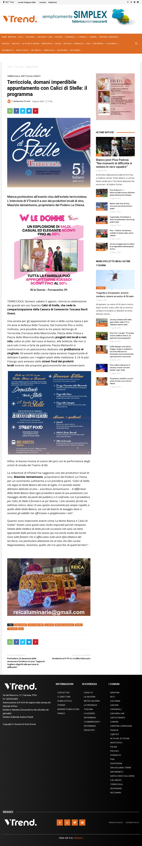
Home (9, 67)
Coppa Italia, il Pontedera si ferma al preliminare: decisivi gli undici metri (122, 219)
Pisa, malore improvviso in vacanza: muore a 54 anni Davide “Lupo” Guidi (120, 367)
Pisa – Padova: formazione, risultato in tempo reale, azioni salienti (121, 233)
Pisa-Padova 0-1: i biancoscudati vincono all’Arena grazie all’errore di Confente (122, 192)
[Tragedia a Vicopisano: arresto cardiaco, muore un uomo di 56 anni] (115, 279)
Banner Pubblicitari (68, 709)
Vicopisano (116, 788)
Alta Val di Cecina (119, 738)
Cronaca (100, 209)
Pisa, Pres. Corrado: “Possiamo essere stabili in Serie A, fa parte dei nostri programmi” (122, 335)
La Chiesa (49, 625)
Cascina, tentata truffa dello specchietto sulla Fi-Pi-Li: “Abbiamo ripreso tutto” (121, 322)
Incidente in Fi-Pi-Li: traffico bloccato (71, 658)
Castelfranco (117, 717)
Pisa (99, 155)
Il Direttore (63, 696)
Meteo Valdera (92, 701)
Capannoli (115, 709)
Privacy (61, 713)
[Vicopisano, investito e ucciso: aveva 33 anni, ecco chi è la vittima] (102, 381)
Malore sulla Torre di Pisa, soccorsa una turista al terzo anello (121, 206)
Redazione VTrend (22, 101)
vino (21, 629)
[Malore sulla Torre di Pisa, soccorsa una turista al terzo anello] (102, 206)
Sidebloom (78, 838)
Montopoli (116, 742)
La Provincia (101, 324)
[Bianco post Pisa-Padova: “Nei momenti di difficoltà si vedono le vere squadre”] (115, 146)
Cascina (114, 705)
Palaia (113, 746)
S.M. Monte (116, 780)
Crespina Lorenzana (121, 726)
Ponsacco (115, 755)
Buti (112, 696)
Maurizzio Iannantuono (64, 625)
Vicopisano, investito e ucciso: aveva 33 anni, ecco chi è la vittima (122, 381)
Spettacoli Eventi (32, 67)
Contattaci (63, 692)
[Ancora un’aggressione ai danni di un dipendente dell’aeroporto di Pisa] (102, 247)
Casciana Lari (117, 713)
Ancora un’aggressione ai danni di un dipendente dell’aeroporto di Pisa (122, 246)
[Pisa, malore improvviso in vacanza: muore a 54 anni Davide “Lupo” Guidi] (102, 368)
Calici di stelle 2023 (36, 625)
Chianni (114, 721)
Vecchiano (115, 792)
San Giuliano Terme (120, 767)
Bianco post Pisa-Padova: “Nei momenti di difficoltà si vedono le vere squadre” (114, 163)
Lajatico (114, 734)
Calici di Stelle (20, 625)
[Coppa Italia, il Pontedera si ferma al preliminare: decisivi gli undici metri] (102, 220)
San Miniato (116, 771)
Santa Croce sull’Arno (122, 776)
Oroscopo (89, 730)
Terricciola (19, 67)
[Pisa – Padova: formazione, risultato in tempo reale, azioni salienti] (102, 233)
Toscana (88, 709)
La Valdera (89, 696)
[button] (136, 43)
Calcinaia (100, 352)
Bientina (114, 692)
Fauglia (114, 730)
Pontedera (101, 223)
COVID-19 (88, 692)
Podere (79, 625)
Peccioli (114, 751)
